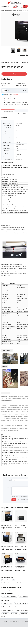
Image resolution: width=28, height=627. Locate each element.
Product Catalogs (22, 580)
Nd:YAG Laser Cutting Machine (9, 596)
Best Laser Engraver (19, 606)
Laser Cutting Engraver (8, 610)
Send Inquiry (14, 74)
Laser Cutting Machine (6, 583)
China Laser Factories (7, 603)
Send (14, 499)
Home (2, 10)
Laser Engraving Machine (20, 583)
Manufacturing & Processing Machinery (13, 10)
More (2, 616)
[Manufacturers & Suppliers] (14, 2)
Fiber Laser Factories (7, 606)
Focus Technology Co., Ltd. (18, 621)
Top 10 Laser (5, 613)
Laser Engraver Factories (20, 603)
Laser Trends (14, 613)
